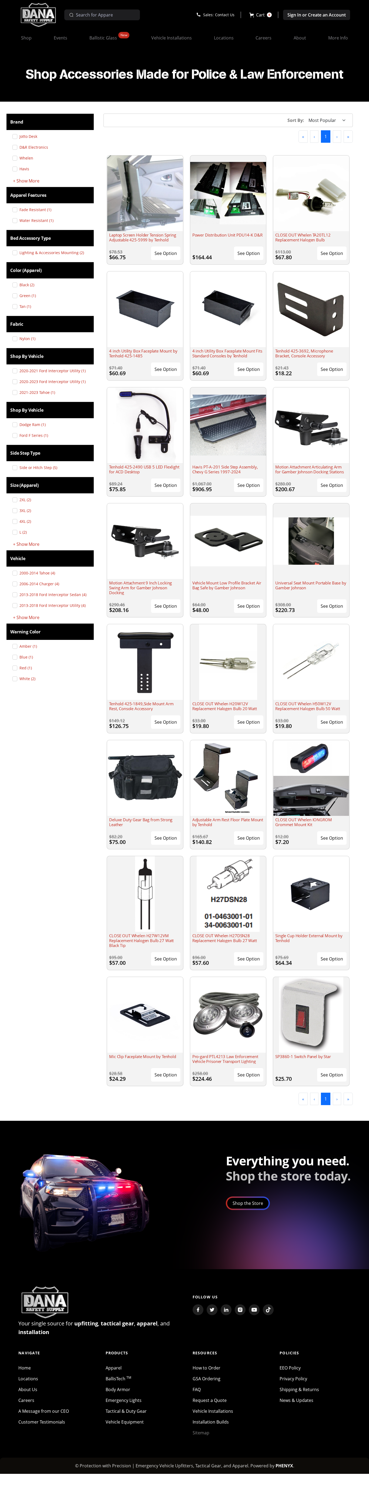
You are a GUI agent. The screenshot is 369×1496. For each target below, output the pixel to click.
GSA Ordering (206, 1379)
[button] (260, 15)
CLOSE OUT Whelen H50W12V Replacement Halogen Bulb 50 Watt (307, 706)
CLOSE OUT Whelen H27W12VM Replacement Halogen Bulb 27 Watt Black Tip (141, 940)
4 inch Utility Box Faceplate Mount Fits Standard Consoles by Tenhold (227, 353)
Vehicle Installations (213, 1411)
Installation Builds (211, 1422)
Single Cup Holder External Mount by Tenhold (309, 938)
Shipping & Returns (299, 1389)
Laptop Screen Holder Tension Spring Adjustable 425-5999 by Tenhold (142, 237)
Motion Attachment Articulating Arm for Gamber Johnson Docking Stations (309, 469)
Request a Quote (210, 1400)
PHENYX (284, 1466)
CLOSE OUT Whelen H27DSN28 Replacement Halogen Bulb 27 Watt (224, 938)
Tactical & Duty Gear (126, 1411)
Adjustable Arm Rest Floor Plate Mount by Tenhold (227, 822)
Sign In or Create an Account (316, 15)
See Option (166, 253)
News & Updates (296, 1400)
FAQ (197, 1389)
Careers (26, 1400)
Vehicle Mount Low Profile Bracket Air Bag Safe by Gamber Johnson (226, 585)
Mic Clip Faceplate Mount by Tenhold (142, 1056)
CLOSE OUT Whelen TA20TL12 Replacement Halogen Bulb (302, 237)
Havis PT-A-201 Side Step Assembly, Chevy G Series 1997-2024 (225, 469)
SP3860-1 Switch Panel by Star (303, 1056)
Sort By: (295, 120)
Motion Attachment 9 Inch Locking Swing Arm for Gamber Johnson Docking (140, 587)
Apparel (114, 1368)
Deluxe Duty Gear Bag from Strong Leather (140, 822)
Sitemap (201, 1433)
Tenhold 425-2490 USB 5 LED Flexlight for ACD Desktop (144, 469)
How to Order (206, 1368)
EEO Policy (290, 1368)
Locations (28, 1379)
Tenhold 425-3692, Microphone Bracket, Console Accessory (304, 353)
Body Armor (118, 1389)
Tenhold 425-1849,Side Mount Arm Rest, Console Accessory (141, 706)
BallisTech (118, 1379)
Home (24, 1368)
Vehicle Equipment (125, 1422)
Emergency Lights (124, 1400)
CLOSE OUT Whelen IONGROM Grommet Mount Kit (303, 822)
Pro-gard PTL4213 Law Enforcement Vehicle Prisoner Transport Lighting (225, 1059)
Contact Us (224, 14)
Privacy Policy (293, 1379)
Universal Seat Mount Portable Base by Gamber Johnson (310, 585)
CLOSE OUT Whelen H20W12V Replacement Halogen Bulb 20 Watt (224, 706)
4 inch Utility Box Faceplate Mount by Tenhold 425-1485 (143, 353)
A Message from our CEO (43, 1411)
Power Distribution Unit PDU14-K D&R (227, 235)
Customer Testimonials (41, 1422)
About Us (27, 1389)
